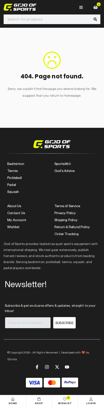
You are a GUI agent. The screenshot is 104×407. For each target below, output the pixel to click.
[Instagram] (47, 367)
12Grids (12, 359)
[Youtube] (67, 367)
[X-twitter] (57, 367)
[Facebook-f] (37, 367)
